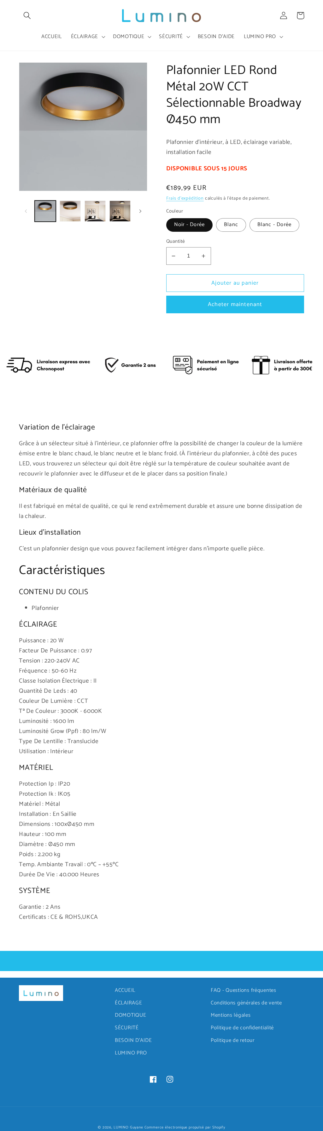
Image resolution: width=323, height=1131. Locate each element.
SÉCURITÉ (127, 1028)
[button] (27, 15)
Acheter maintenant (235, 304)
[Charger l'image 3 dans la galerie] (95, 211)
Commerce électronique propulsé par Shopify (184, 1127)
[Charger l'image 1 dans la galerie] (45, 211)
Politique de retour (233, 1040)
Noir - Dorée (189, 224)
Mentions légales (231, 1015)
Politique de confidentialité (242, 1028)
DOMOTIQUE (130, 1015)
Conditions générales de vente (246, 1003)
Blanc (231, 224)
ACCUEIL (125, 990)
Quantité (175, 241)
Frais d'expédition (185, 198)
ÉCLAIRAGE (128, 1003)
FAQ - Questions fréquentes (243, 990)
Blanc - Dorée (274, 224)
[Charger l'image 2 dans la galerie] (70, 211)
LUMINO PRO (131, 1053)
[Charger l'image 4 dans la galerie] (120, 211)
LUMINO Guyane (128, 1127)
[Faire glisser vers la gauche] (26, 211)
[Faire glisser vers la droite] (140, 211)
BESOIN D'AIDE (133, 1040)
